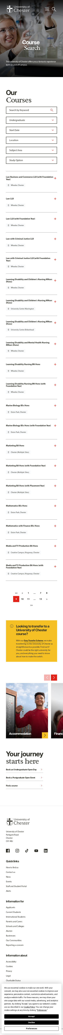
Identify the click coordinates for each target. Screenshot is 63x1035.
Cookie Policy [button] (29, 1007)
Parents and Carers (14, 921)
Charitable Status (13, 980)
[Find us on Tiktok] (27, 850)
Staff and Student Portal (16, 886)
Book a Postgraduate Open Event (24, 778)
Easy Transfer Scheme (33, 640)
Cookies (9, 966)
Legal (8, 976)
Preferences (31, 1029)
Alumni (9, 931)
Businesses (10, 935)
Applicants (10, 907)
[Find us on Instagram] (17, 850)
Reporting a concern (15, 945)
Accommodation (20, 733)
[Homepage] (18, 9)
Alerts (8, 891)
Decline (31, 1022)
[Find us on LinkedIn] (46, 850)
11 (28, 599)
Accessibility (11, 961)
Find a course (24, 786)
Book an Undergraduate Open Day (24, 770)
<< (16, 593)
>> (31, 605)
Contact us (10, 872)
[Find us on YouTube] (36, 850)
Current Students (13, 912)
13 (40, 599)
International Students (16, 917)
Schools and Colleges (15, 926)
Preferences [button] (42, 1010)
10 (22, 599)
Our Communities (14, 940)
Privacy (9, 971)
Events (9, 881)
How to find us (12, 867)
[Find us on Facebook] (8, 850)
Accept (31, 1016)
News (8, 877)
